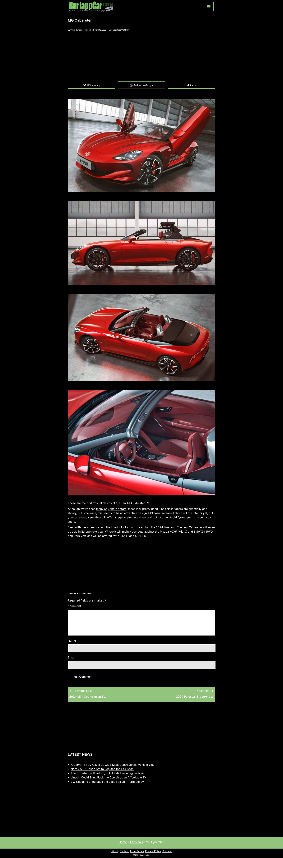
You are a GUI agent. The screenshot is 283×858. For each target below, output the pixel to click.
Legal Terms (137, 851)
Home (123, 842)
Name (72, 641)
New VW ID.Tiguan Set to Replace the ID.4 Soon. (102, 769)
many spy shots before (111, 509)
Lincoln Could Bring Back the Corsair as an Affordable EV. (109, 777)
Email (71, 657)
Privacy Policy (153, 851)
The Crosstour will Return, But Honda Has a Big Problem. (108, 773)
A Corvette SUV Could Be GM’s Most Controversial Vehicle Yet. (112, 765)
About (114, 851)
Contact (124, 851)
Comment (74, 606)
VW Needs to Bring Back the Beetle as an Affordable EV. (107, 781)
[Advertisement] (141, 59)
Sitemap (167, 851)
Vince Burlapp (76, 29)
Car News (136, 842)
